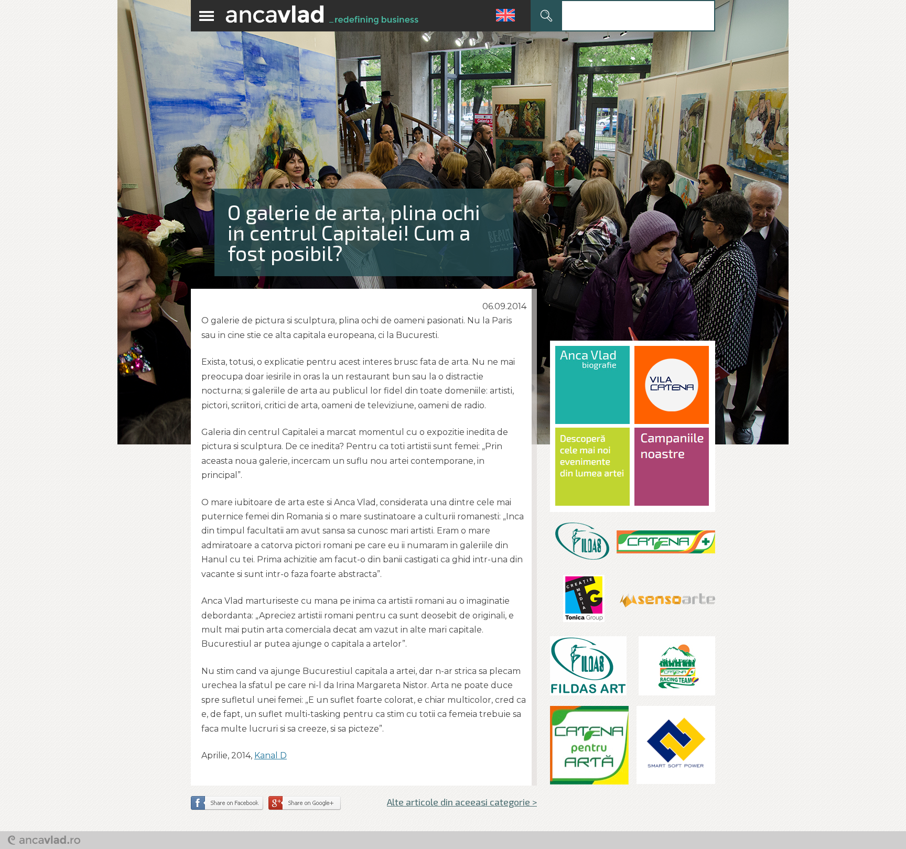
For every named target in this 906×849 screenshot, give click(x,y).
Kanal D (270, 755)
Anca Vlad (322, 15)
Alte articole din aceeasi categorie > (462, 802)
